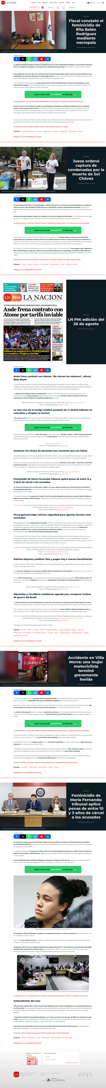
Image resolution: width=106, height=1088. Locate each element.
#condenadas (44, 264)
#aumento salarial (64, 630)
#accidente (24, 767)
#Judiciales (17, 505)
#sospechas (63, 131)
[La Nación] (8, 3)
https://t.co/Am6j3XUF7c (76, 402)
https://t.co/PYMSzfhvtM (71, 472)
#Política (17, 616)
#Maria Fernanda (56, 1037)
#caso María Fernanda (39, 632)
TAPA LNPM (86, 315)
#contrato (36, 630)
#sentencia (31, 1037)
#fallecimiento (54, 264)
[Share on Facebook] (17, 59)
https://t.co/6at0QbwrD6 (66, 507)
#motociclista (43, 767)
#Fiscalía (50, 632)
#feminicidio (72, 131)
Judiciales (86, 16)
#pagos (86, 632)
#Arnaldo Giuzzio (65, 632)
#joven (62, 264)
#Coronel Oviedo (67, 1037)
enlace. (49, 573)
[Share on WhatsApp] (29, 59)
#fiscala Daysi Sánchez (28, 131)
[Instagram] (87, 1075)
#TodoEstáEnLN (54, 507)
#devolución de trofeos (21, 635)
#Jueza (23, 264)
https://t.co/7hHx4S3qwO (75, 618)
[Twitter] (83, 1075)
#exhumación (47, 131)
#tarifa (42, 630)
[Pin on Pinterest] (41, 59)
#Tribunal (24, 1037)
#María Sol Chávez (71, 264)
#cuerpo (55, 131)
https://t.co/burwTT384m (53, 443)
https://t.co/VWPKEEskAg (60, 552)
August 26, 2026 (63, 405)
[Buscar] (103, 3)
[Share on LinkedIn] (48, 59)
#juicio (56, 632)
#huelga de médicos (51, 630)
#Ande (29, 630)
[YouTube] (91, 1075)
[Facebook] (79, 1075)
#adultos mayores (77, 632)
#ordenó (39, 131)
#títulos (73, 630)
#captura (36, 264)
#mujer (80, 131)
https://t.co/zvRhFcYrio (73, 587)
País (86, 653)
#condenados (27, 632)
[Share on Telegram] (35, 59)
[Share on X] (23, 59)
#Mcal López (33, 767)
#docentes (81, 630)
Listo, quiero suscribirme (71, 1062)
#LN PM (23, 630)
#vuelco (56, 767)
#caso (38, 1037)
